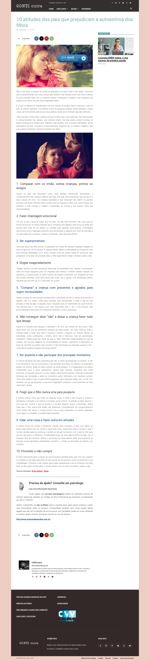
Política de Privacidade (88, 658)
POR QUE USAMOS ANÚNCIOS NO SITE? (31, 597)
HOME (51, 9)
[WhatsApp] (51, 38)
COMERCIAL (61, 597)
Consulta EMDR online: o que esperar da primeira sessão (113, 59)
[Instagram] (115, 2)
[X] (126, 2)
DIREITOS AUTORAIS (24, 603)
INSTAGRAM (86, 9)
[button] (131, 9)
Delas (46, 471)
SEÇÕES (74, 9)
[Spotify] (123, 2)
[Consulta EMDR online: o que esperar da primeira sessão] (116, 39)
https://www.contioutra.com (40, 565)
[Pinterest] (119, 2)
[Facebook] (112, 2)
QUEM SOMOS (62, 603)
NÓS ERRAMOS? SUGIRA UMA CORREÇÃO (32, 610)
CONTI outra (22, 30)
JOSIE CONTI (61, 9)
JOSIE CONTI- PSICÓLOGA (26, 616)
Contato (115, 658)
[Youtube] (130, 2)
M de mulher (37, 471)
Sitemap (108, 658)
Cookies (100, 658)
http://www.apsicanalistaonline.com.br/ (33, 519)
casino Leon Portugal (127, 658)
